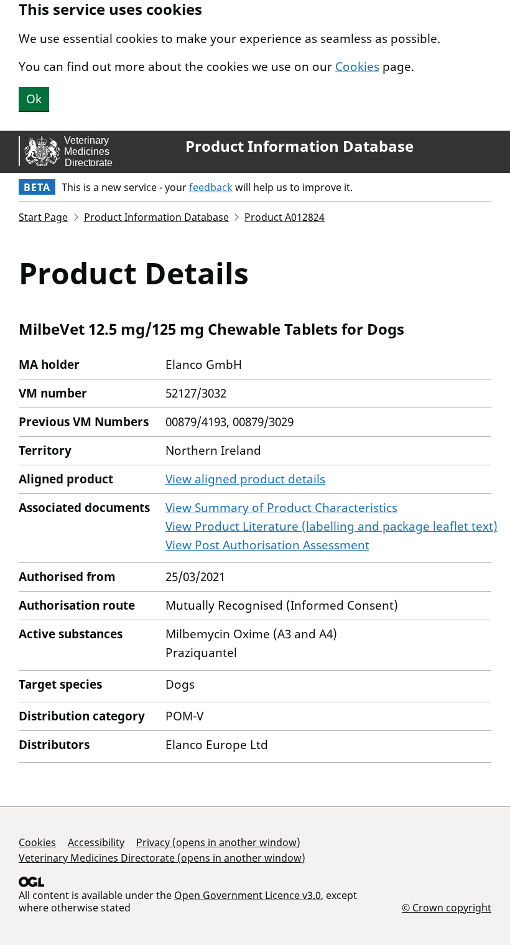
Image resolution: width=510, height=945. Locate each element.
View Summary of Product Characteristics (281, 508)
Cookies (357, 66)
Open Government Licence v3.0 (247, 895)
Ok (34, 99)
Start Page (43, 217)
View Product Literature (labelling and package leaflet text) (331, 526)
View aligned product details (245, 479)
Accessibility (96, 842)
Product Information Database (299, 146)
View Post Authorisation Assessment (267, 545)
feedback (211, 187)
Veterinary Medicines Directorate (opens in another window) (162, 858)
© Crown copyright (446, 907)
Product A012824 (284, 217)
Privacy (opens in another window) (218, 842)
